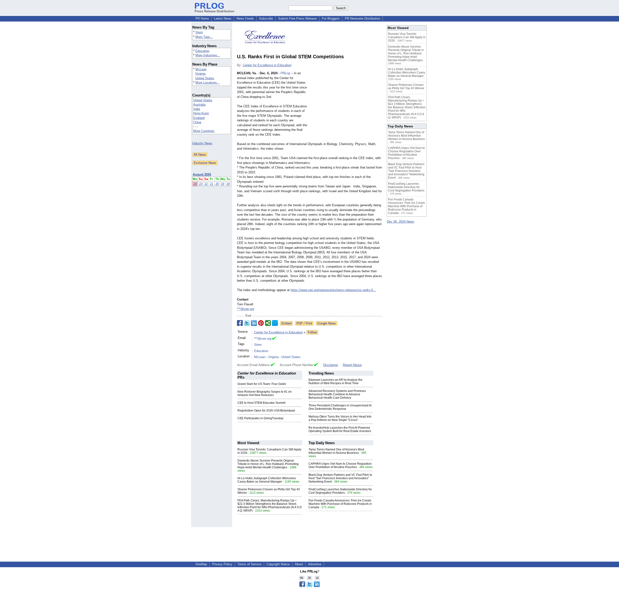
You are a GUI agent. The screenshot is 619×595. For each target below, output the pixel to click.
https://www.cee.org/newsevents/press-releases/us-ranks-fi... (333, 290)
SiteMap (201, 564)
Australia (199, 104)
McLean (200, 69)
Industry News (202, 143)
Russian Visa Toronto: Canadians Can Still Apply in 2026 (407, 37)
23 (200, 184)
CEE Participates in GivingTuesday (260, 418)
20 (217, 184)
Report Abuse (352, 365)
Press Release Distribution (214, 11)
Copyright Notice (278, 564)
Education (202, 51)
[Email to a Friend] (275, 323)
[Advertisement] (346, 106)
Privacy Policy (222, 564)
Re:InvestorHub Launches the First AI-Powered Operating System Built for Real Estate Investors (340, 429)
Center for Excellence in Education (267, 65)
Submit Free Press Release (297, 18)
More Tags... (204, 37)
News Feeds (245, 18)
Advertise (314, 564)
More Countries (203, 131)
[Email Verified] (274, 338)
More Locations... (207, 82)
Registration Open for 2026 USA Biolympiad (266, 410)
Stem (199, 32)
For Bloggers (331, 18)
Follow (312, 332)
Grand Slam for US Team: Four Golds (261, 384)
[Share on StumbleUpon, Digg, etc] (268, 323)
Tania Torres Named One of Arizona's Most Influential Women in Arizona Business (336, 451)
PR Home (202, 18)
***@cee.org (245, 309)
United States (204, 78)
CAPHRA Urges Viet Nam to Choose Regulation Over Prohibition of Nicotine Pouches (340, 465)
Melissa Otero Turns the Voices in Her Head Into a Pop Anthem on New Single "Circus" (340, 418)
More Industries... (207, 55)
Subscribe (266, 18)
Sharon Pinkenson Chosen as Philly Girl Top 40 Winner (406, 86)
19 (222, 184)
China (197, 122)
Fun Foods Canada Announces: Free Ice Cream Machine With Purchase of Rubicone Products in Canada (340, 504)
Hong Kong (201, 113)
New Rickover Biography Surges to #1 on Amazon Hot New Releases (264, 393)
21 (211, 184)
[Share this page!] (309, 586)
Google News (326, 323)
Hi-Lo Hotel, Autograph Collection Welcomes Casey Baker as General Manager (266, 480)
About (299, 564)
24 (195, 184)
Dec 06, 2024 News (400, 221)
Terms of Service (249, 564)
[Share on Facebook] (240, 323)
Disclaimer (330, 365)
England (199, 118)
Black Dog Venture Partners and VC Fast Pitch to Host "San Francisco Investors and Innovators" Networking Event (340, 478)
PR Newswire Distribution (362, 18)
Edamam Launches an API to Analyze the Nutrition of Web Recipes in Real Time (335, 381)
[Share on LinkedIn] (254, 323)
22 (206, 184)
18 (228, 184)
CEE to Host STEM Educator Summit (261, 402)
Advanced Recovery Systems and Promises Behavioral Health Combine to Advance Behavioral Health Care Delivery (337, 394)
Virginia (200, 73)
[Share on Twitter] (247, 323)
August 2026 (202, 174)
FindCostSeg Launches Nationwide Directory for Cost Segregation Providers (340, 491)
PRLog (285, 73)
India (196, 109)
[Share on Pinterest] (261, 323)
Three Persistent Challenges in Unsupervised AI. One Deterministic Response (340, 407)
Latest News (222, 18)
